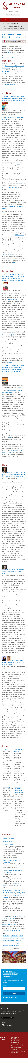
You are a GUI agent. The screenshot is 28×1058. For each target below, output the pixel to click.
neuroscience (14, 935)
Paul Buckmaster (7, 938)
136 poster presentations (9, 255)
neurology (15, 938)
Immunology (6, 787)
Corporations (9, 25)
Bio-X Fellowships (12, 299)
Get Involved (13, 23)
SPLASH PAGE (6, 72)
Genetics (5, 750)
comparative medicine (8, 940)
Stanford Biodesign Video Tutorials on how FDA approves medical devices (14, 891)
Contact (16, 11)
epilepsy (22, 938)
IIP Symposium (19, 235)
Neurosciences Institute (18, 750)
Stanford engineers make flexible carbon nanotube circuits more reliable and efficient (13, 662)
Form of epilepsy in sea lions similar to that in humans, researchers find (13, 571)
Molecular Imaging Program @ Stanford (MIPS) (19, 789)
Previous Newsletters (10, 997)
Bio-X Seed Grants (8, 844)
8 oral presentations (17, 253)
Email (5, 985)
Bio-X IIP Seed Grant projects (10, 188)
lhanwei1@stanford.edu (9, 924)
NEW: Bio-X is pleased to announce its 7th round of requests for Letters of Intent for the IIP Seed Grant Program (13, 98)
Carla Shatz (6, 935)
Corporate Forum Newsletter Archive (11, 26)
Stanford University (17, 58)
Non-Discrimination (16, 1047)
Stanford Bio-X (6, 58)
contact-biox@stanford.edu (8, 1013)
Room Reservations (7, 1025)
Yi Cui (4, 943)
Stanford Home (15, 1037)
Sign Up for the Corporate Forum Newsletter (10, 973)
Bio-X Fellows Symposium (9, 334)
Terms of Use (14, 1044)
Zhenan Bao (19, 940)
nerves (21, 935)
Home (4, 23)
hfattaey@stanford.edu (14, 930)
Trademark (20, 1046)
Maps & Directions (15, 1039)
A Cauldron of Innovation (10, 85)
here (18, 164)
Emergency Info (15, 1042)
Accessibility (14, 1049)
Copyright (13, 1046)
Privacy (21, 1044)
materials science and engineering (11, 945)
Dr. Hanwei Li (11, 206)
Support (11, 11)
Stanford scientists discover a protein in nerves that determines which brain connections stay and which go (13, 474)
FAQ (3, 1024)
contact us (9, 52)
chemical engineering (13, 943)
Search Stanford (15, 1040)
